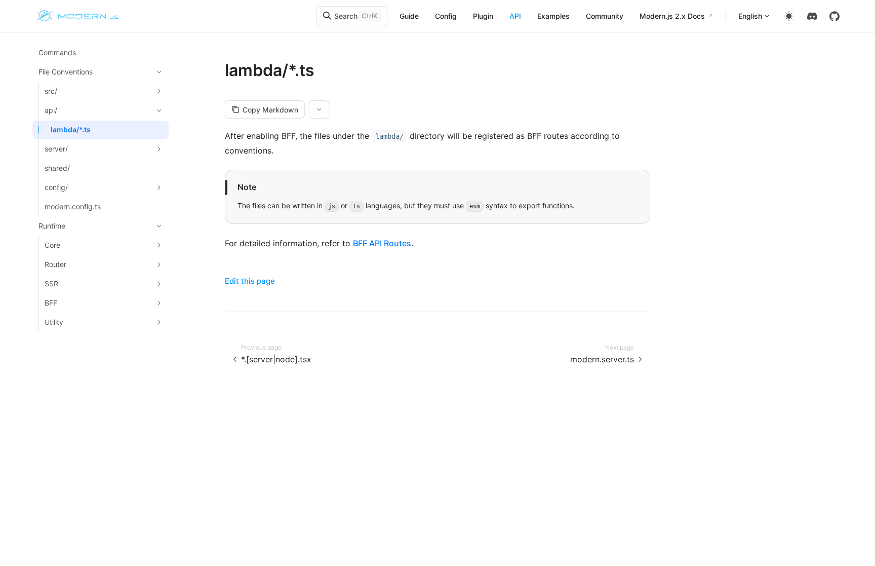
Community (604, 16)
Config (446, 16)
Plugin (483, 16)
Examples (553, 16)
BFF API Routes (382, 243)
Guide (409, 16)
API (515, 16)
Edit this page (250, 281)
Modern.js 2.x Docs (672, 16)
